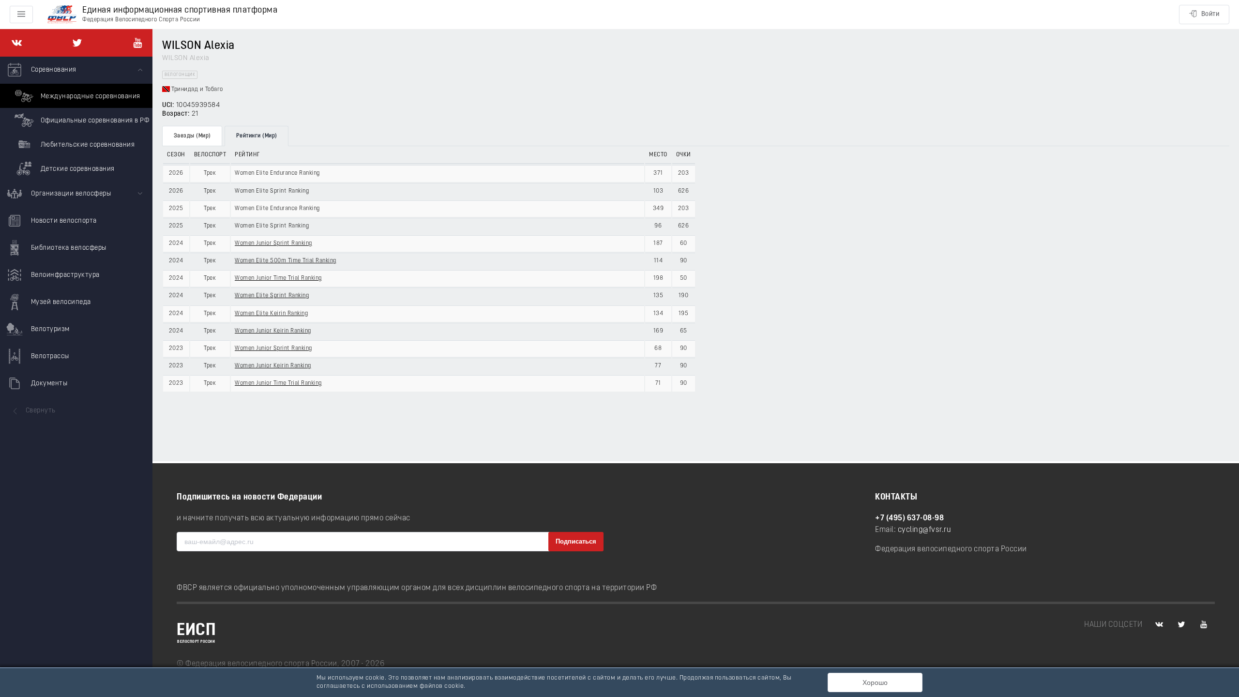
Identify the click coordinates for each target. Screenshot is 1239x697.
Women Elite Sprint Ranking (272, 296)
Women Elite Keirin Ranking (271, 314)
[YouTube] (138, 43)
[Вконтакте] (17, 43)
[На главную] (61, 14)
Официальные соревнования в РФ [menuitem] (94, 120)
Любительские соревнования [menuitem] (87, 145)
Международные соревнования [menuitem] (89, 96)
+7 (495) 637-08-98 (909, 518)
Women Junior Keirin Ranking (273, 331)
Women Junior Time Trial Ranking (278, 278)
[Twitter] (77, 43)
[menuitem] (76, 119)
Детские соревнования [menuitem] (77, 169)
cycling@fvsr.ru (925, 530)
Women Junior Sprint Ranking (273, 243)
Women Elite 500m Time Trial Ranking (285, 261)
